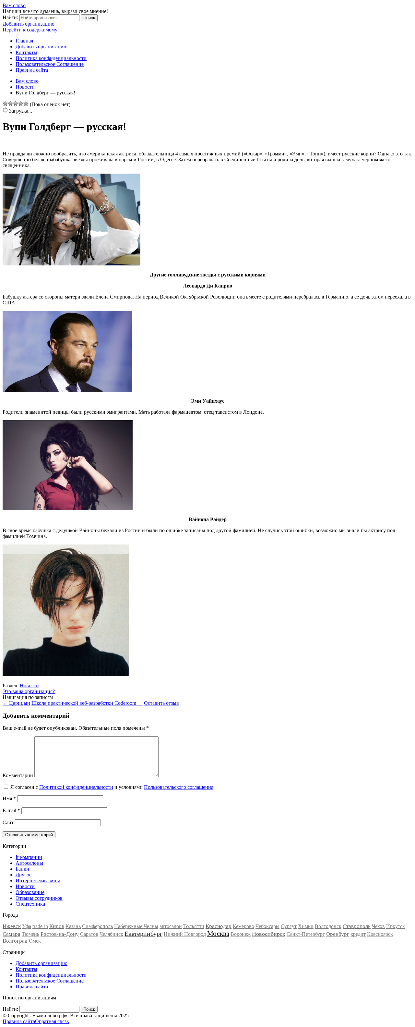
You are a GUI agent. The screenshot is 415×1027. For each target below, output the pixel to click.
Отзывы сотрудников (39, 898)
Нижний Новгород (185, 934)
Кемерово (243, 926)
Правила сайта (32, 70)
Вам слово (14, 5)
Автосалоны (29, 863)
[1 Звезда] (5, 103)
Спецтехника (30, 904)
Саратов (89, 934)
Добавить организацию (28, 24)
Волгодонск (328, 926)
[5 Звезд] (26, 103)
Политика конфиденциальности (51, 58)
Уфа (26, 926)
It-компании (29, 857)
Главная (24, 40)
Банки (22, 869)
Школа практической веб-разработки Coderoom (87, 703)
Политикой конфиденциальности (76, 787)
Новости (29, 685)
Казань (73, 926)
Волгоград (15, 941)
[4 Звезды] (20, 103)
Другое (23, 874)
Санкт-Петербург (306, 934)
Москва (218, 933)
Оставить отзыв (161, 703)
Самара (11, 934)
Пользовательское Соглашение (50, 64)
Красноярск (380, 934)
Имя (9, 798)
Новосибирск (268, 934)
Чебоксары (267, 926)
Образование (30, 892)
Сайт (8, 822)
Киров (56, 926)
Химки (306, 926)
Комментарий (18, 775)
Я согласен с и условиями (111, 787)
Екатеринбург (143, 933)
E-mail (11, 810)
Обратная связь (52, 1021)
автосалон (171, 926)
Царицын (16, 703)
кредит (358, 934)
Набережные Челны (136, 926)
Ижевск (12, 926)
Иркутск (395, 926)
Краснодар (218, 926)
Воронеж (241, 934)
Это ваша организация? (29, 691)
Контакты (26, 52)
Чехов (378, 926)
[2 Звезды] (10, 103)
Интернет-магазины (38, 880)
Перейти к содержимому (30, 29)
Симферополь (97, 926)
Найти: (10, 17)
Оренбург (337, 934)
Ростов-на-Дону (60, 934)
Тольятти (193, 926)
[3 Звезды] (15, 103)
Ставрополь (357, 926)
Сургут (289, 926)
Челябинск (111, 934)
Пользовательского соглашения (178, 787)
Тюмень (30, 934)
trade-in (40, 926)
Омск (35, 941)
